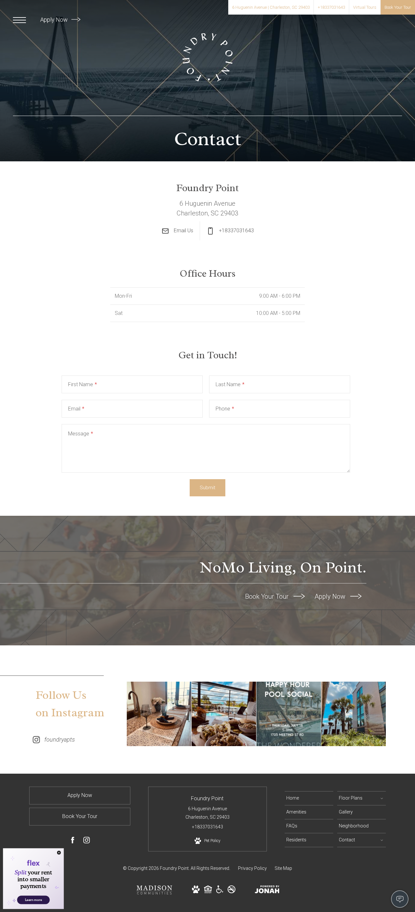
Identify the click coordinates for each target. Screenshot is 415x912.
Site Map (283, 868)
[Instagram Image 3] (288, 714)
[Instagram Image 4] (353, 714)
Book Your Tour (267, 596)
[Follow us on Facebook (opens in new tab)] (72, 841)
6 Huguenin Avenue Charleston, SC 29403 (207, 812)
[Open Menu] (19, 20)
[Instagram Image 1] (159, 714)
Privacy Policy (252, 868)
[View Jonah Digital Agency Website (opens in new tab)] (267, 890)
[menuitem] (309, 798)
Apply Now (54, 19)
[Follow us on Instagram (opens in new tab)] (86, 841)
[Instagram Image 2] (224, 714)
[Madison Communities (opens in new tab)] (154, 892)
